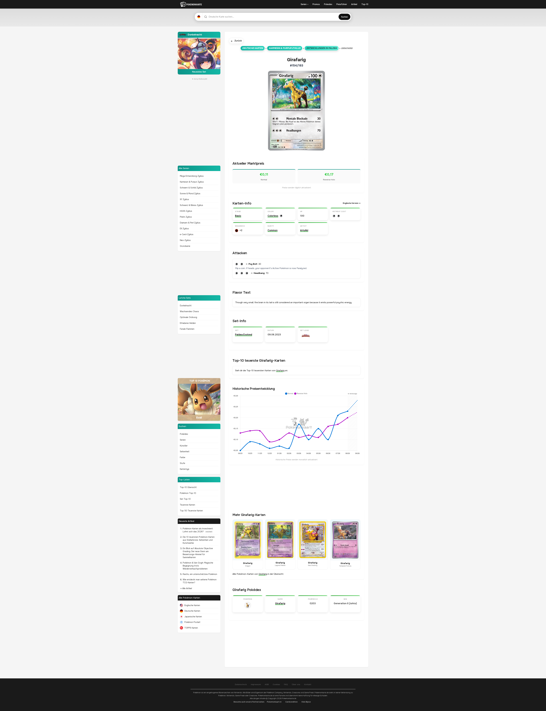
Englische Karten (192, 605)
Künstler (184, 445)
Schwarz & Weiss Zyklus (191, 205)
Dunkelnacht (186, 305)
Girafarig (280, 370)
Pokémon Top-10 (188, 493)
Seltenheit (184, 451)
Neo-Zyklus (185, 240)
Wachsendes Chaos (189, 311)
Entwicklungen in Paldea (321, 48)
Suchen (344, 17)
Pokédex (184, 434)
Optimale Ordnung (188, 317)
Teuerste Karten (187, 505)
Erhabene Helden (188, 323)
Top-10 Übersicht (188, 487)
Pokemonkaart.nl (274, 702)
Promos (316, 4)
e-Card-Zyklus (186, 234)
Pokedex (328, 4)
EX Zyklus (184, 228)
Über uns (296, 684)
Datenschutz (241, 684)
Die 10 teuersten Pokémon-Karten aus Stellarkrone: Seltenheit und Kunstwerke (199, 540)
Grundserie (185, 246)
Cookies (276, 684)
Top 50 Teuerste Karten (191, 510)
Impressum (256, 684)
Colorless (273, 215)
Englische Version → (351, 203)
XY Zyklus (184, 199)
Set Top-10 (185, 499)
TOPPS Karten (191, 628)
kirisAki (304, 230)
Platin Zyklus (186, 217)
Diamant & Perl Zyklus (190, 222)
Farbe (182, 457)
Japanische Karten (193, 616)
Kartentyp (184, 469)
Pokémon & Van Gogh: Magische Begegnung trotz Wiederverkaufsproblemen (198, 565)
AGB (267, 684)
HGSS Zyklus (186, 211)
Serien (304, 4)
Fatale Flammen (187, 329)
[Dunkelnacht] (199, 53)
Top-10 (364, 4)
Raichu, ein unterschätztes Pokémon (200, 574)
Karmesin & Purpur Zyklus (192, 182)
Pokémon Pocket (192, 622)
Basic (238, 215)
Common (273, 230)
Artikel (354, 4)
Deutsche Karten (192, 611)
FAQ (286, 684)
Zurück (236, 41)
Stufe (182, 463)
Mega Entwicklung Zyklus (192, 176)
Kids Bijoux (306, 702)
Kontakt (307, 684)
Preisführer (341, 4)
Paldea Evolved (243, 334)
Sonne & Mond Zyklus (190, 193)
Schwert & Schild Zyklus (191, 187)
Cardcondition (291, 702)
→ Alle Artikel (186, 588)
